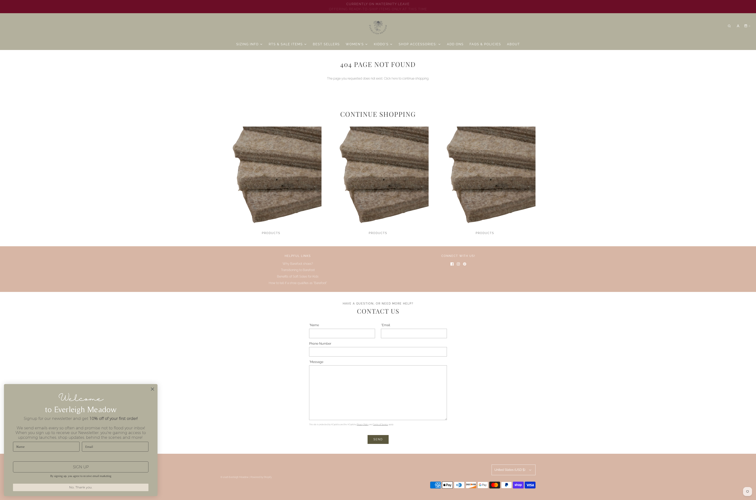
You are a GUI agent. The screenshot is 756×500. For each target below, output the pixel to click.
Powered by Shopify (261, 477)
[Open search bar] (729, 26)
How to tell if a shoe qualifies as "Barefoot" (298, 283)
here (395, 78)
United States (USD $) (510, 470)
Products (271, 233)
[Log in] (738, 26)
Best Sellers (326, 44)
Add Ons (455, 44)
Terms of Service (380, 424)
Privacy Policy (363, 424)
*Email (385, 325)
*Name (314, 325)
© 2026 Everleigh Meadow (234, 477)
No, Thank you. (80, 487)
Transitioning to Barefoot (298, 270)
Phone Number (320, 343)
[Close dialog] (152, 389)
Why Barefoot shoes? (298, 264)
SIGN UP (81, 467)
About (513, 44)
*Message (316, 362)
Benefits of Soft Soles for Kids (298, 276)
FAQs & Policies (485, 44)
